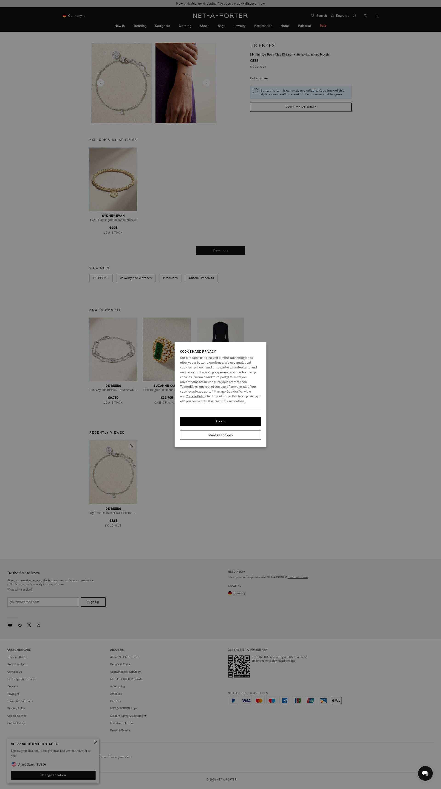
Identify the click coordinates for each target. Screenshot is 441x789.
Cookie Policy (196, 396)
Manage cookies (220, 435)
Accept (220, 421)
